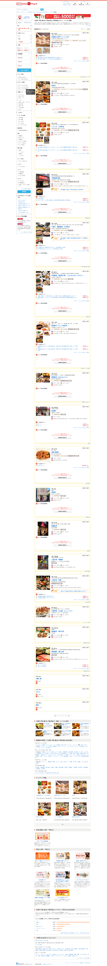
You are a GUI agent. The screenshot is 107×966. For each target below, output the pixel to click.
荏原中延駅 (61, 767)
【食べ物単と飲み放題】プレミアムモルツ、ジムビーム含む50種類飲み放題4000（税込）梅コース (57, 148)
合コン (20, 109)
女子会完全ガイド (22, 202)
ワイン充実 (69, 753)
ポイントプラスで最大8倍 (42, 841)
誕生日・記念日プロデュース (24, 205)
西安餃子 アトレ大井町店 (59, 325)
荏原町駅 (70, 767)
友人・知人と (21, 95)
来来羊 (53, 85)
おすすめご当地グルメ (23, 210)
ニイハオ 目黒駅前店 (58, 816)
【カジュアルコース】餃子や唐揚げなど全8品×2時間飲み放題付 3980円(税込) (53, 200)
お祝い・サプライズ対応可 (24, 185)
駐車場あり (66, 756)
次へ (69, 715)
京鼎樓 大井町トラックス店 (60, 37)
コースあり (21, 121)
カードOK (21, 181)
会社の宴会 (21, 103)
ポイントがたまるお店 (23, 85)
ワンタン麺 (83, 761)
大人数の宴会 (21, 107)
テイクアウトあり (23, 124)
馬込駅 (66, 767)
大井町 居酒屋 (38, 948)
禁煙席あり (65, 751)
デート (20, 98)
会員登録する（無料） (67, 4)
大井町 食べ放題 (62, 950)
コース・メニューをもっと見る (81, 61)
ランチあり (21, 123)
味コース (39, 425)
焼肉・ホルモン (84, 745)
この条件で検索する (24, 70)
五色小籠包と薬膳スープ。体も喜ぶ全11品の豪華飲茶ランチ (50, 59)
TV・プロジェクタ (52, 754)
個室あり (21, 135)
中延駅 (52, 767)
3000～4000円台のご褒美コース (66, 724)
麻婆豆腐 (50, 761)
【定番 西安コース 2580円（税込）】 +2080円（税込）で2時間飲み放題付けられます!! (56, 296)
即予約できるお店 (22, 77)
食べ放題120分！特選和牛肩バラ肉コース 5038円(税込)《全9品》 (51, 247)
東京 (34, 12)
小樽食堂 (69, 955)
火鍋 (62, 761)
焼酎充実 (21, 173)
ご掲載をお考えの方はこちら (48, 964)
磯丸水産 (43, 955)
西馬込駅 (38, 768)
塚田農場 (71, 954)
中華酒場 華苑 (55, 178)
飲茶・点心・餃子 (59, 24)
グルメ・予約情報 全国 (28, 12)
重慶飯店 (48, 955)
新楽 (37, 705)
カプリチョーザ (58, 955)
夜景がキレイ (44, 754)
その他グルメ (49, 747)
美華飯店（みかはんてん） (59, 377)
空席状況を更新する (62, 71)
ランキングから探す (39, 772)
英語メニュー (84, 754)
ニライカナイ (49, 954)
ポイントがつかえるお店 (23, 87)
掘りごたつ (21, 137)
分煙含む (22, 152)
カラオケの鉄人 (83, 954)
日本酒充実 (21, 171)
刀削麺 (78, 761)
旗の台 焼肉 (48, 950)
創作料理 (58, 745)
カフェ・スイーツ (41, 747)
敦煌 (39, 955)
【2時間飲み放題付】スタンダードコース (46, 597)
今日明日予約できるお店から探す (52, 772)
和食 (62, 745)
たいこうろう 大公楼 (86, 622)
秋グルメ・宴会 (21, 200)
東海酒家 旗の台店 (57, 651)
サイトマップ (67, 962)
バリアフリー (55, 756)
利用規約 (81, 962)
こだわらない (38, 745)
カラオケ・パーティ (61, 746)
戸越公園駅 (85, 767)
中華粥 (70, 761)
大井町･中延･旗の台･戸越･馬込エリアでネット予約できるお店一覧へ (75, 933)
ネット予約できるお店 (23, 79)
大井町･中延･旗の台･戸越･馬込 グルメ (43, 12)
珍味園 (53, 411)
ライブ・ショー (72, 754)
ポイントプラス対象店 (23, 88)
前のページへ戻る (20, 12)
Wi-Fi (71, 756)
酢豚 (54, 761)
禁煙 (20, 150)
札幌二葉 (39, 678)
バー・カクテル (70, 746)
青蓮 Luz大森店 (39, 816)
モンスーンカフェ (60, 954)
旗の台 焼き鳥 (70, 950)
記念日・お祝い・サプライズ (24, 102)
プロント (37, 954)
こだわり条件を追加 (25, 188)
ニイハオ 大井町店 (57, 126)
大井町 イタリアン (52, 948)
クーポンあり (22, 166)
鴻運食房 (54, 526)
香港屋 (53, 492)
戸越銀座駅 (42, 767)
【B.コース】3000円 (41, 666)
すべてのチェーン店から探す (83, 958)
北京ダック (66, 761)
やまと (38, 692)
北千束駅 (43, 768)
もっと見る (88, 25)
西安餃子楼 (88, 316)
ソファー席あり (22, 143)
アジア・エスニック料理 (46, 746)
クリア (29, 53)
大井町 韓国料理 (81, 948)
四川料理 (53, 24)
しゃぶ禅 (64, 955)
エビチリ (58, 761)
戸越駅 (56, 767)
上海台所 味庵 (56, 580)
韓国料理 (38, 746)
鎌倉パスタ (74, 955)
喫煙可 (20, 153)
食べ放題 (21, 119)
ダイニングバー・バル (50, 745)
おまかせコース (40, 465)
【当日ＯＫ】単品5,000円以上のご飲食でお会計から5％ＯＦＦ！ (74, 591)
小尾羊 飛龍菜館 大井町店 (60, 227)
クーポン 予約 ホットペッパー (85, 1)
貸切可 (78, 754)
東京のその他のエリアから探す (42, 940)
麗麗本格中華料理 (76, 816)
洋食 (65, 745)
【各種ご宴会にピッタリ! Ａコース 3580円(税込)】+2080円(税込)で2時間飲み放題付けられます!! (57, 298)
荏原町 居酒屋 (42, 950)
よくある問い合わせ (65, 1)
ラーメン (76, 746)
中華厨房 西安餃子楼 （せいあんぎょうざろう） (67, 275)
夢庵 (75, 954)
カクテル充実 (22, 175)
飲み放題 (21, 117)
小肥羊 (52, 955)
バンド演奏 (66, 754)
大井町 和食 (67, 948)
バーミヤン (42, 954)
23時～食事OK (83, 753)
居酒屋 (43, 745)
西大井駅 (80, 767)
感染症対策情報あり (23, 130)
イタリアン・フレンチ (72, 745)
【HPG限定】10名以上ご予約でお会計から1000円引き (71, 189)
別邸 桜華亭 (55, 452)
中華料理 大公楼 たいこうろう (62, 611)
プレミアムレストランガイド (82, 879)
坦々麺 (74, 761)
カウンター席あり (23, 141)
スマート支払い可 (23, 161)
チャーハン (44, 761)
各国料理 (54, 746)
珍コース (39, 424)
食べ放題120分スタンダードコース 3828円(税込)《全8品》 (50, 248)
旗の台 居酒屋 (74, 948)
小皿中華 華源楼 (57, 559)
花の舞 (54, 954)
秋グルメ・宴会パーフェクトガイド (42, 860)
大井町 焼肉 (44, 948)
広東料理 (65, 24)
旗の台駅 (48, 767)
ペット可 (61, 756)
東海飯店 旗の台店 (57, 631)
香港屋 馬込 (88, 517)
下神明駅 (75, 767)
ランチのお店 (46, 723)
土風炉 (66, 954)
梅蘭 (78, 954)
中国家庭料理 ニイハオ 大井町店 (84, 169)
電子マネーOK (57, 753)
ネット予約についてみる (26, 232)
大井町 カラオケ (60, 948)
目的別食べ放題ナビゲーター (24, 203)
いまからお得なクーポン (23, 212)
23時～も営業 (76, 753)
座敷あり (21, 139)
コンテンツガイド (75, 1)
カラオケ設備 (59, 754)
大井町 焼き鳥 (55, 950)
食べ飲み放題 (40, 198)
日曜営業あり (22, 182)
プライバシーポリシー (75, 962)
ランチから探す (38, 944)
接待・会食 (21, 105)
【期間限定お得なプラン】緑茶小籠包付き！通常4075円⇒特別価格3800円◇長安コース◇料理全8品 (57, 347)
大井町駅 (37, 767)
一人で (20, 100)
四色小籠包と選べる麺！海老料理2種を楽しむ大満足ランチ (49, 57)
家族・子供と (21, 96)
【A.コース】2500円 (41, 665)
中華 (51, 12)
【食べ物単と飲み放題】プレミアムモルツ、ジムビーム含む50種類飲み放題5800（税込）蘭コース (57, 151)
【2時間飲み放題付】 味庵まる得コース (45, 596)
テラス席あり (22, 144)
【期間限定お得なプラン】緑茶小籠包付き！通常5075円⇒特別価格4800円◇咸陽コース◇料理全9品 (57, 350)
